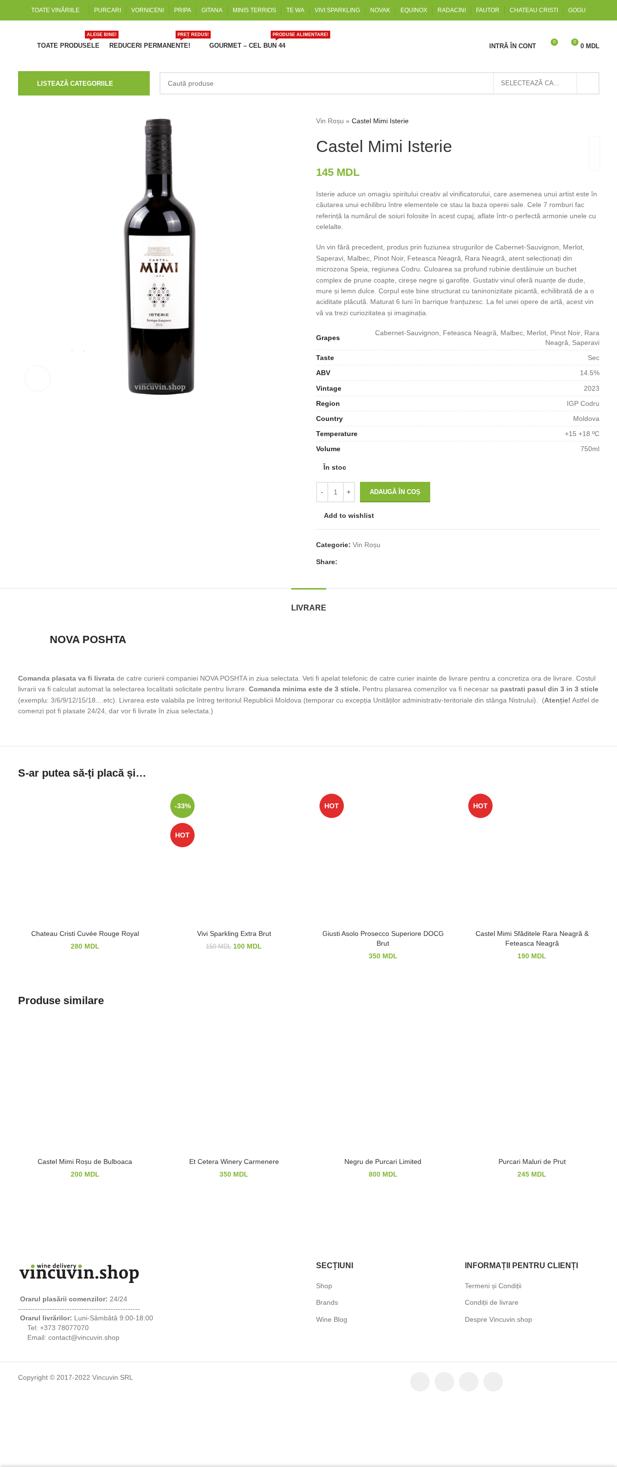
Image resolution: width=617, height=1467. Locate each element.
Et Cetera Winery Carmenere (234, 1166)
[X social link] (355, 566)
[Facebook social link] (343, 566)
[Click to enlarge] (37, 378)
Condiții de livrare (491, 1308)
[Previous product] (570, 121)
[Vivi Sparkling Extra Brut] (234, 863)
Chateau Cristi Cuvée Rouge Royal (85, 938)
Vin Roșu (329, 120)
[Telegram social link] (417, 566)
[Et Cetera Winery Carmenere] (234, 1091)
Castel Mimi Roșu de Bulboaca (85, 1166)
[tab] (308, 608)
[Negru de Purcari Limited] (383, 1091)
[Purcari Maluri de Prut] (532, 1091)
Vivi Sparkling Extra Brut (234, 938)
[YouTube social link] (493, 1387)
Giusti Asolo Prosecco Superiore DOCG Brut (383, 943)
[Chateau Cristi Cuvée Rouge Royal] (85, 863)
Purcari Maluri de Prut (532, 1166)
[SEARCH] (588, 83)
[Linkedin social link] (393, 566)
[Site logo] (79, 45)
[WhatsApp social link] (405, 566)
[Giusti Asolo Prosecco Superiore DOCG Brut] (383, 863)
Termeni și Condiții (493, 1291)
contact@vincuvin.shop (82, 1342)
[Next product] (593, 121)
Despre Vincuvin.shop (498, 1324)
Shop (324, 1291)
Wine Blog (331, 1324)
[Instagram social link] (468, 1387)
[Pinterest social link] (381, 566)
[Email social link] (368, 566)
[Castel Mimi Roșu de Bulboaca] (85, 1091)
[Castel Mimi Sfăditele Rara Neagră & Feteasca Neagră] (532, 863)
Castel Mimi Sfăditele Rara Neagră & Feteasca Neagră (532, 943)
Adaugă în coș (395, 496)
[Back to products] (582, 121)
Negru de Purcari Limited (383, 1166)
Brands (327, 1308)
